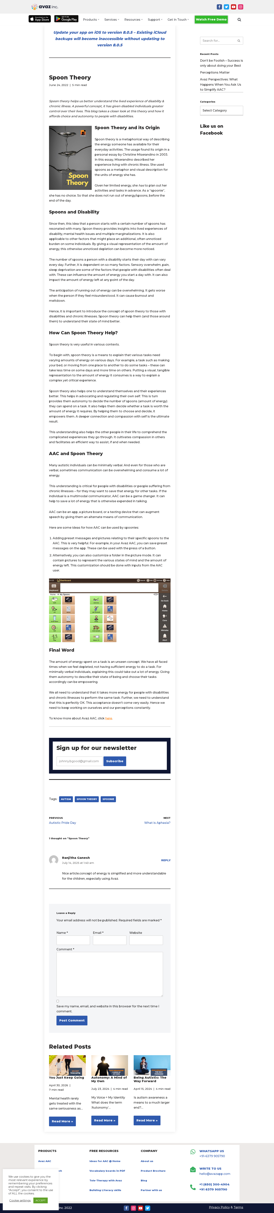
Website (135, 933)
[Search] (239, 19)
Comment (65, 949)
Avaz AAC (44, 1161)
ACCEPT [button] (40, 1200)
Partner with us (151, 1190)
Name (62, 933)
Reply (166, 860)
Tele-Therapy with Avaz (105, 1180)
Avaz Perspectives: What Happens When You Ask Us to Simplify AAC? (220, 84)
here (108, 718)
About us (147, 1161)
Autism (66, 799)
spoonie (108, 799)
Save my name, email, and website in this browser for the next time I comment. (107, 1009)
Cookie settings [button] (20, 1200)
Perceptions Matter (215, 72)
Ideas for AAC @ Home (104, 1161)
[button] (98, 19)
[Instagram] (240, 6)
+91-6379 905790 (212, 1156)
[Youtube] (233, 6)
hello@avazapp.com (214, 1174)
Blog (144, 1180)
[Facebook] (219, 6)
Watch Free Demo (211, 19)
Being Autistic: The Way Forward (150, 1079)
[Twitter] (226, 6)
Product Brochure (153, 1170)
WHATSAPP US (211, 1151)
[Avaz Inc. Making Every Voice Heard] (45, 6)
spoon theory (87, 799)
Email (98, 933)
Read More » (61, 1122)
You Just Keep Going (66, 1077)
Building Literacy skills (105, 1190)
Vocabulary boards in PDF (107, 1170)
